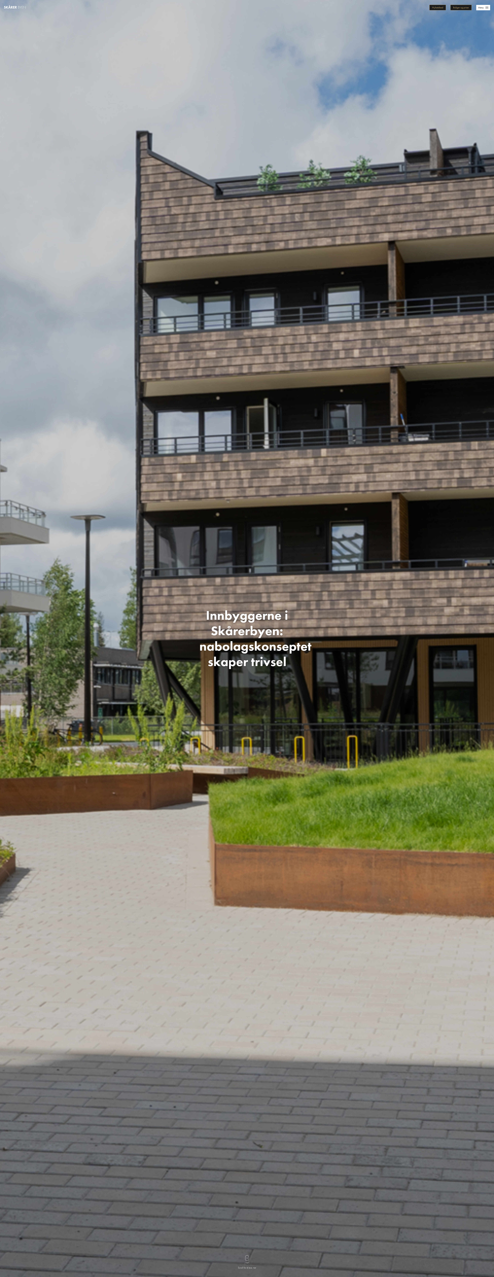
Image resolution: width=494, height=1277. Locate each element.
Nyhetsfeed (437, 7)
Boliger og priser (461, 7)
